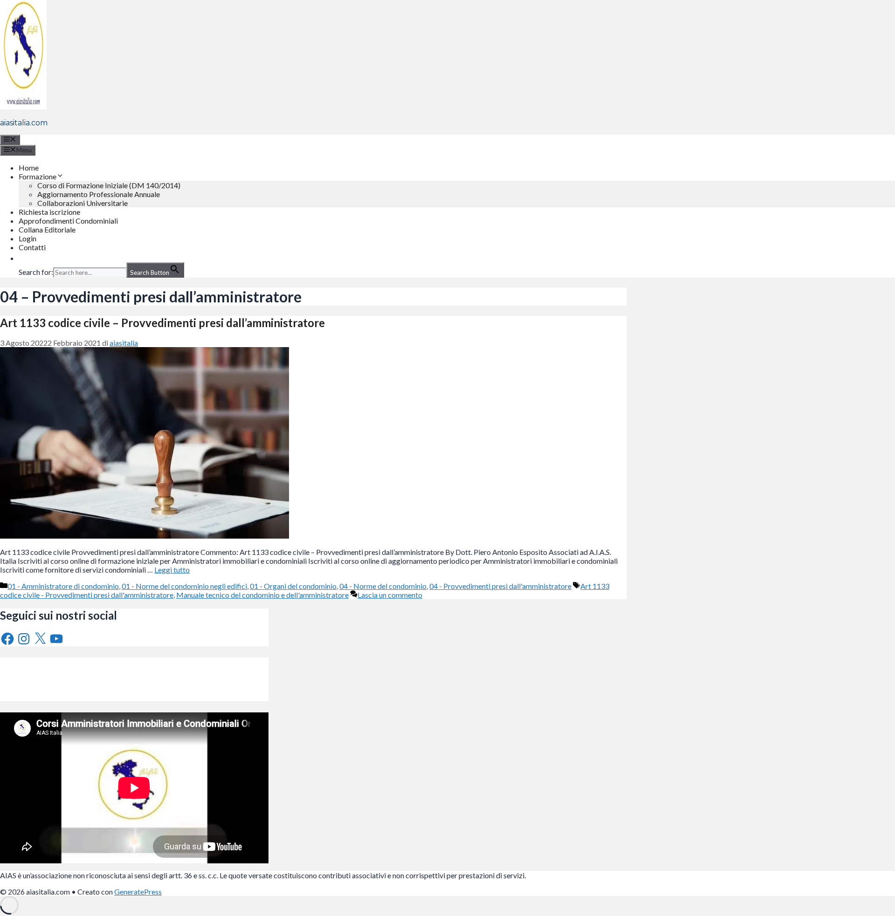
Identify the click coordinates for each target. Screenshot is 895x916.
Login (27, 238)
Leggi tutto (172, 569)
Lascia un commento (390, 594)
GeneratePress (138, 891)
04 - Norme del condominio (383, 585)
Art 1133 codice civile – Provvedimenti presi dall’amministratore (162, 322)
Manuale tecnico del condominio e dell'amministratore (262, 594)
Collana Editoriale (47, 229)
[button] (23, 257)
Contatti (32, 247)
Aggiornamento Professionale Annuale (98, 194)
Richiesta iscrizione (49, 211)
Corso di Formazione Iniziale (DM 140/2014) (108, 185)
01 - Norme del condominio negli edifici (184, 585)
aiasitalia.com (24, 122)
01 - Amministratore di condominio (63, 585)
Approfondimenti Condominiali (68, 220)
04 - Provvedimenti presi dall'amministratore (500, 585)
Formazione (37, 176)
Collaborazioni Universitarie (82, 202)
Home (29, 167)
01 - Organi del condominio (293, 585)
